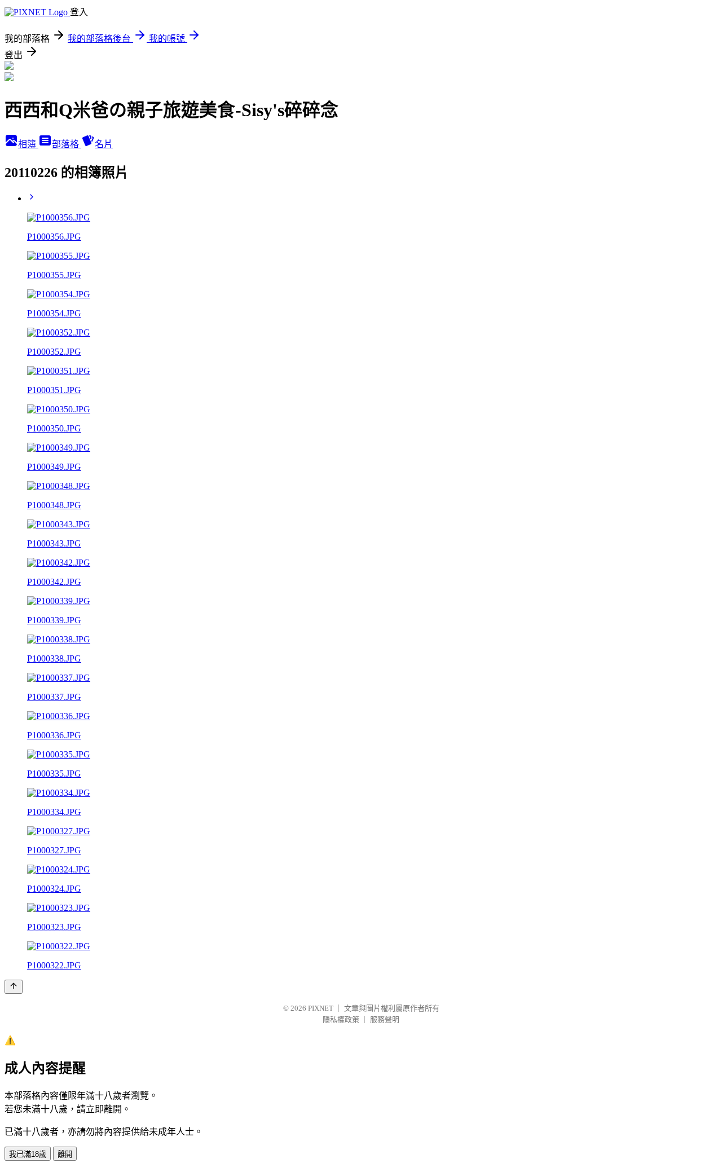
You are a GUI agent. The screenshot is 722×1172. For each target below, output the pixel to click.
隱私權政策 (341, 1019)
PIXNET (320, 1008)
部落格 (66, 144)
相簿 (28, 144)
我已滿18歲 (27, 1154)
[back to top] (14, 987)
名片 (104, 144)
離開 (65, 1154)
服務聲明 (384, 1019)
